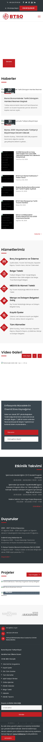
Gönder (21, 715)
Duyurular (5, 557)
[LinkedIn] (35, 2)
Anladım (8, 738)
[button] (17, 66)
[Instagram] (29, 2)
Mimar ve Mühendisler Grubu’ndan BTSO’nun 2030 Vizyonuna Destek (26, 216)
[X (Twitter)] (26, 2)
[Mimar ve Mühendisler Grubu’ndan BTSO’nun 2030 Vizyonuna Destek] (7, 221)
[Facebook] (23, 2)
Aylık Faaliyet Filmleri (10, 679)
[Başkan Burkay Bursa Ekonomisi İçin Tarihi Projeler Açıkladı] (7, 191)
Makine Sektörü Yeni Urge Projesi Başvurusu (25, 499)
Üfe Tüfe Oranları (9, 671)
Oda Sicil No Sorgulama (11, 664)
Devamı (9, 62)
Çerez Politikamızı (19, 734)
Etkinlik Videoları (8, 686)
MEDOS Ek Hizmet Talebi (22, 285)
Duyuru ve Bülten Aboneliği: (11, 703)
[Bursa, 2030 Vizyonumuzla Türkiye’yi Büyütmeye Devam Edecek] (21, 122)
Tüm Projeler (33, 575)
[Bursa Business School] (9, 616)
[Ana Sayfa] (13, 16)
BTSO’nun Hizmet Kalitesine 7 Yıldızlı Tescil (27, 177)
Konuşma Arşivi (14, 439)
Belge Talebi (16, 270)
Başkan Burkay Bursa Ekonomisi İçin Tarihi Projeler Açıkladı (28, 188)
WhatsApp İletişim (13, 8)
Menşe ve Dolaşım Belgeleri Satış (24, 299)
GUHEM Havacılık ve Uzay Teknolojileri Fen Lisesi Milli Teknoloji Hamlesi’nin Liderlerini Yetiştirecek (28, 154)
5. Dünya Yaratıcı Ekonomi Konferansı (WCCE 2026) (20, 547)
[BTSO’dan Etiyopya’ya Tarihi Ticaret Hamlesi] (7, 205)
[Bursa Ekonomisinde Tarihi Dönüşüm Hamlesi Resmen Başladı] (21, 90)
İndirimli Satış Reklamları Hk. (11, 538)
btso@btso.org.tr (11, 628)
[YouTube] (32, 2)
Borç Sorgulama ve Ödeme (24, 258)
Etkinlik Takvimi (8, 697)
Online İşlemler (8, 682)
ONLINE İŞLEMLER (28, 8)
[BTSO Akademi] (30, 616)
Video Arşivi (26, 356)
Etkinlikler (37, 506)
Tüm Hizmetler (17, 324)
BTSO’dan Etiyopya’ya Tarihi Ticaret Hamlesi (26, 202)
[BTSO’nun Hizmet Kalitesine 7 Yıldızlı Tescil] (7, 179)
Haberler (37, 234)
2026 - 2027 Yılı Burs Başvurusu (12, 528)
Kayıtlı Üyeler (17, 312)
